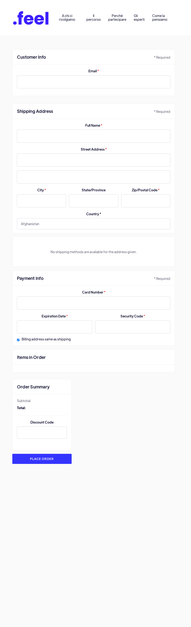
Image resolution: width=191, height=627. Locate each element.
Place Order (42, 459)
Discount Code (42, 422)
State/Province (94, 190)
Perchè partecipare (117, 17)
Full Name (93, 125)
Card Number (93, 292)
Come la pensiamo (159, 17)
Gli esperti (139, 17)
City (41, 190)
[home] (31, 17)
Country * (93, 214)
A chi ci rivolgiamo (67, 17)
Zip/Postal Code (145, 190)
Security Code (132, 316)
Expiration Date (55, 316)
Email (93, 71)
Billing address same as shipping (46, 339)
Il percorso (93, 17)
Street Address (94, 149)
